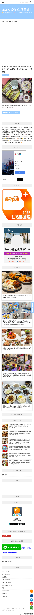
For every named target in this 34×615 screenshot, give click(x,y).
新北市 (3, 579)
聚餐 (3, 588)
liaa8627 (4, 582)
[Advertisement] (17, 46)
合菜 (3, 593)
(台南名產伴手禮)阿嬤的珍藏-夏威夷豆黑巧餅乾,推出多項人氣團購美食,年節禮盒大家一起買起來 (17, 69)
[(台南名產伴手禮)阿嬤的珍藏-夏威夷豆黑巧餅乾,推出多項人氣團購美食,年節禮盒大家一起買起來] (17, 90)
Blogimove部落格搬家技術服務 (25, 614)
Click (32, 307)
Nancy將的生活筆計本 (17, 9)
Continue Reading (13, 112)
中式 (3, 596)
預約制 (3, 590)
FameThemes (11, 610)
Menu (4, 2)
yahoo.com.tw (5, 585)
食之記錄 (4, 577)
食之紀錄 (4, 574)
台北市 (3, 571)
